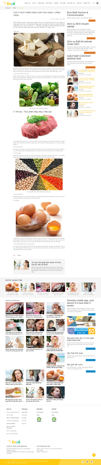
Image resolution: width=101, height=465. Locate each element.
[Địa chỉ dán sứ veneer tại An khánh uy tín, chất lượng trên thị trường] (35, 308)
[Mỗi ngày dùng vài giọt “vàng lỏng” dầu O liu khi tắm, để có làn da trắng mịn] (15, 392)
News (14, 8)
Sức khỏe (63, 3)
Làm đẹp (56, 3)
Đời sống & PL (71, 3)
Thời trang (49, 3)
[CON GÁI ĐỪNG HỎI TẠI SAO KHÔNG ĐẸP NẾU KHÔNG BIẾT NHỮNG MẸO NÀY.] (56, 341)
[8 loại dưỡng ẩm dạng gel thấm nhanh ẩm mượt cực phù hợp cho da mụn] (35, 325)
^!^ (98, 462)
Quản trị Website (11, 423)
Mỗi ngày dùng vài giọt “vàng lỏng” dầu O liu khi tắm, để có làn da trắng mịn (15, 400)
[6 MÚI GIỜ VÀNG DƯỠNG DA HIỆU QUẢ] (35, 375)
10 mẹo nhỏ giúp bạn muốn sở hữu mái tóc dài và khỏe (46, 263)
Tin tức (34, 3)
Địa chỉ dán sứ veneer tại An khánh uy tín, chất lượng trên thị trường (35, 316)
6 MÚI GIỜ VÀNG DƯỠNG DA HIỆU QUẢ (33, 383)
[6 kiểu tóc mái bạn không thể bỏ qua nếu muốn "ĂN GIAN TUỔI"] (73, 81)
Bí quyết (19, 255)
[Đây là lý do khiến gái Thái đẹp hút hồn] (73, 105)
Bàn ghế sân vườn (91, 371)
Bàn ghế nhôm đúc (91, 348)
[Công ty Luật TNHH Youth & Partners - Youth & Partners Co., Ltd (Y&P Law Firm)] (81, 321)
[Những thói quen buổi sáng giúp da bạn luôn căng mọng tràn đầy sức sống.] (15, 341)
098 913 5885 (11, 462)
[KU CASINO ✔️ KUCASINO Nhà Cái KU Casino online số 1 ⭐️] (73, 73)
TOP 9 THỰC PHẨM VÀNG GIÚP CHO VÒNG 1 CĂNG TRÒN (55, 383)
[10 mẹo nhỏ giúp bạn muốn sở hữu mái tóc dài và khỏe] (73, 113)
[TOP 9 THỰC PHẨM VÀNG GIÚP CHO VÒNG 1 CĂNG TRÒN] (21, 264)
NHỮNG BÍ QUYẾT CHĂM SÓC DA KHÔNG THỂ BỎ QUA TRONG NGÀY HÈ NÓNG (55, 366)
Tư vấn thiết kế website (90, 52)
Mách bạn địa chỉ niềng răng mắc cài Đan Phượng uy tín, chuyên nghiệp (14, 316)
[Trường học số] (81, 331)
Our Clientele (40, 412)
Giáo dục (79, 3)
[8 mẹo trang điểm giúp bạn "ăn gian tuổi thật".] (35, 341)
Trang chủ (8, 8)
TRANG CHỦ (27, 3)
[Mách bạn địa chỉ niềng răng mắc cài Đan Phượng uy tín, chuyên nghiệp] (15, 308)
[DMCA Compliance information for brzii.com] (39, 419)
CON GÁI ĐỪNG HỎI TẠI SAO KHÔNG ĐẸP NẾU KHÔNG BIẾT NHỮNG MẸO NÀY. (55, 349)
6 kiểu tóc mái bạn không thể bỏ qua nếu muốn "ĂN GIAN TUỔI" (55, 333)
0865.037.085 (23, 462)
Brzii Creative (92, 314)
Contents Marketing (90, 67)
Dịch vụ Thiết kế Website (13, 417)
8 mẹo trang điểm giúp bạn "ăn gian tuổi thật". (34, 350)
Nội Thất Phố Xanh (91, 360)
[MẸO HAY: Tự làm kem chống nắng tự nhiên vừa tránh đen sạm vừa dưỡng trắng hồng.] (15, 375)
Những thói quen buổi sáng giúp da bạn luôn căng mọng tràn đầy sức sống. (14, 350)
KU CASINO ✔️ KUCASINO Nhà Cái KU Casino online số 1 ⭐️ (55, 316)
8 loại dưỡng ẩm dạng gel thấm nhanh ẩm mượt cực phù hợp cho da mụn (34, 333)
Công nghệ (41, 3)
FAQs (38, 415)
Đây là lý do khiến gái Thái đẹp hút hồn (55, 400)
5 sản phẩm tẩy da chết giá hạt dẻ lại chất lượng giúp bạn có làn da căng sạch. (15, 333)
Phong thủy (86, 3)
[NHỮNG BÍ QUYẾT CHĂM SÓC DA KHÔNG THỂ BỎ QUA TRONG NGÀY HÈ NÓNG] (73, 89)
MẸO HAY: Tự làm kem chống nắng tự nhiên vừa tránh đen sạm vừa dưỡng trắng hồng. (15, 383)
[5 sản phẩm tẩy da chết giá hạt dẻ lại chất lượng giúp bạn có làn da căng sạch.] (15, 325)
